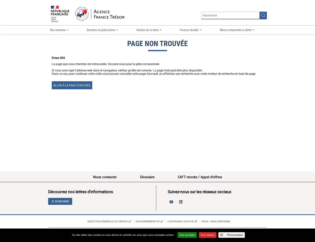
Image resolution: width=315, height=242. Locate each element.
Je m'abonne (60, 201)
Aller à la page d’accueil (72, 85)
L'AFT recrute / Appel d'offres (200, 177)
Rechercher (263, 15)
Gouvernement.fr (148, 221)
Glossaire (147, 177)
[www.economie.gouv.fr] (60, 14)
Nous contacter (105, 177)
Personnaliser (235, 234)
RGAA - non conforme (216, 221)
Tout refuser (208, 234)
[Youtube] (172, 203)
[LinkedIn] (181, 203)
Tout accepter (187, 234)
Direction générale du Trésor (108, 221)
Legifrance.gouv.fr (181, 221)
